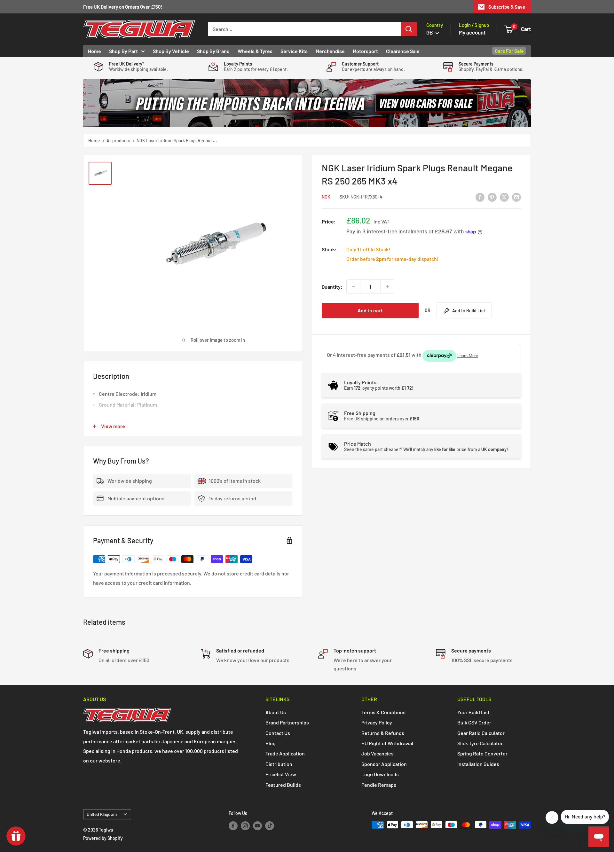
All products (118, 140)
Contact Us (277, 733)
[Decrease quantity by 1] (353, 286)
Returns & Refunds (382, 733)
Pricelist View (280, 774)
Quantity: (332, 287)
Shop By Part (123, 51)
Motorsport (365, 51)
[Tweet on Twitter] (504, 197)
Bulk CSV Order (474, 722)
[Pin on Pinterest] (492, 197)
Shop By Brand (213, 51)
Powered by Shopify (103, 838)
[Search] (409, 29)
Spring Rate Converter (482, 753)
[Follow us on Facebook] (233, 825)
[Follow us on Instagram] (245, 825)
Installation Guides (478, 764)
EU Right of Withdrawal (387, 743)
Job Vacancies (377, 753)
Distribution (278, 764)
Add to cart (370, 311)
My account (472, 32)
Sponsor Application (384, 764)
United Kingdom (102, 814)
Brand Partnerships (287, 722)
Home (94, 51)
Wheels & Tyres (255, 51)
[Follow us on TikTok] (269, 825)
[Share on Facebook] (480, 197)
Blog (270, 743)
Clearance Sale (403, 51)
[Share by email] (516, 197)
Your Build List (473, 712)
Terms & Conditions (383, 712)
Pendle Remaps (378, 785)
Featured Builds (283, 785)
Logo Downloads (380, 774)
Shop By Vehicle (171, 51)
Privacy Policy (376, 722)
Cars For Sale (509, 51)
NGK (326, 197)
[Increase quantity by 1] (387, 286)
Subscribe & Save (506, 7)
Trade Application (285, 753)
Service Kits (294, 51)
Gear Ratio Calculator (481, 733)
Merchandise (330, 51)
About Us (275, 712)
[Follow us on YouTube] (257, 825)
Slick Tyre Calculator (480, 743)
